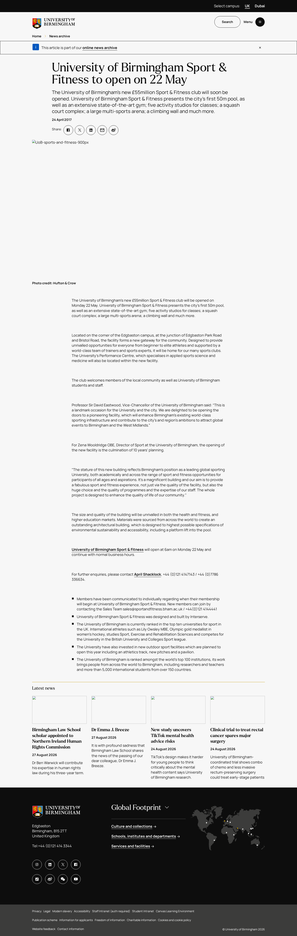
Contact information (70, 929)
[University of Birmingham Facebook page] (76, 864)
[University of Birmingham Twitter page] (63, 864)
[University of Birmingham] (53, 22)
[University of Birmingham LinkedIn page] (50, 864)
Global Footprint (136, 808)
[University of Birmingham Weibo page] (50, 879)
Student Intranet (143, 911)
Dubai (260, 5)
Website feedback (43, 929)
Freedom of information (110, 920)
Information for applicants (76, 920)
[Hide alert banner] (260, 47)
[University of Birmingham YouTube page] (76, 879)
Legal (46, 911)
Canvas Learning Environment (175, 911)
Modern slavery (62, 911)
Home (36, 36)
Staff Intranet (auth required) (111, 911)
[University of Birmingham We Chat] (63, 879)
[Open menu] (260, 22)
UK (247, 5)
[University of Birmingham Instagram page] (37, 864)
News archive (59, 36)
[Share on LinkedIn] (91, 130)
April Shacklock (147, 574)
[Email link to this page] (102, 130)
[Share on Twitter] (79, 130)
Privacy (36, 911)
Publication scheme (44, 920)
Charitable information (141, 920)
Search (227, 22)
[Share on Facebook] (68, 130)
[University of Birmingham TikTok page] (37, 879)
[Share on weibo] (113, 130)
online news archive (99, 47)
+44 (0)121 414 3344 (55, 845)
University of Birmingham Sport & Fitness (108, 549)
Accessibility (82, 911)
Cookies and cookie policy (174, 920)
